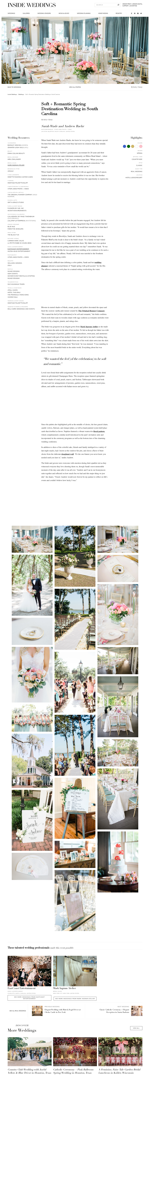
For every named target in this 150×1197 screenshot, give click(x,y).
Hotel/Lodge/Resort (134, 178)
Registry (119, 13)
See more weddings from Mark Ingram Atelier (75, 998)
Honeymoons (103, 13)
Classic (139, 165)
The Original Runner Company (91, 310)
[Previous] (9, 50)
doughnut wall (67, 454)
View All (136, 1028)
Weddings (11, 13)
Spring (139, 153)
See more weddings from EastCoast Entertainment (29, 997)
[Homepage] (32, 5)
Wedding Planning (84, 13)
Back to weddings (14, 87)
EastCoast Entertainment (18, 249)
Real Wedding (136, 171)
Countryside (137, 159)
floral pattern (99, 431)
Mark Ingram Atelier (16, 165)
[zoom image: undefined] (32, 539)
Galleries (26, 13)
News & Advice (64, 13)
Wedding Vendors (44, 13)
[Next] (141, 50)
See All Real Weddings (17, 1011)
